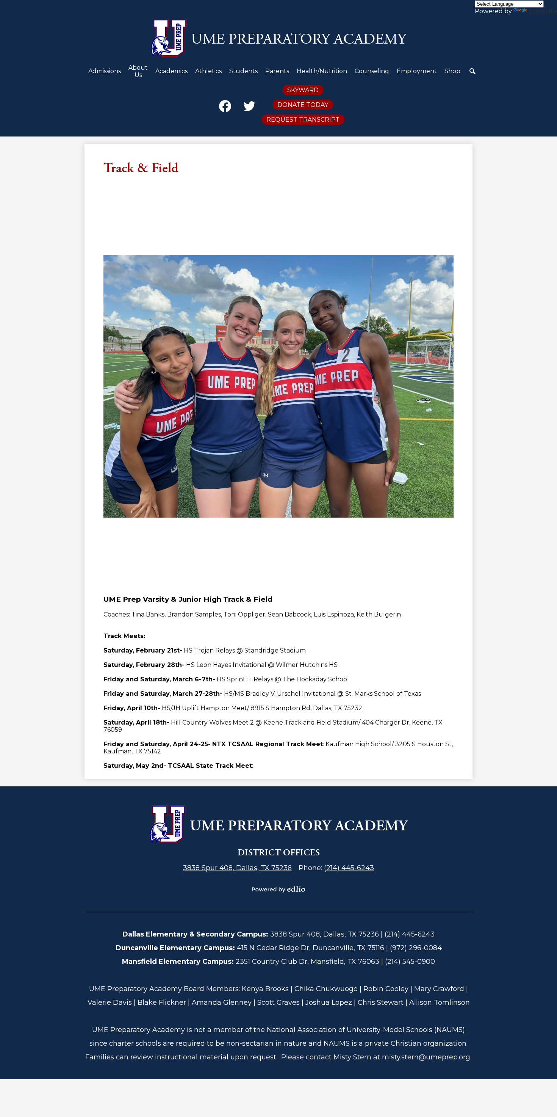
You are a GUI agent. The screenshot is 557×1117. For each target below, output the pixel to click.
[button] (104, 74)
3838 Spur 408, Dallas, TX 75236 (237, 868)
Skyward (303, 90)
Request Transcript (303, 119)
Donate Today (302, 104)
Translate (543, 11)
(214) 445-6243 (349, 868)
